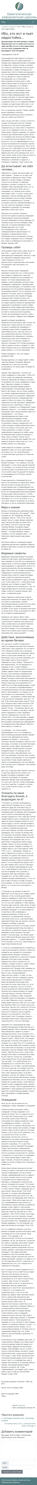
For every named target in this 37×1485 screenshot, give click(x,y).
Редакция (21, 1405)
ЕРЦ (3, 22)
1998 (18, 27)
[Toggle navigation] (32, 22)
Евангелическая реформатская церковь (19, 15)
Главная (4, 27)
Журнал (12, 27)
